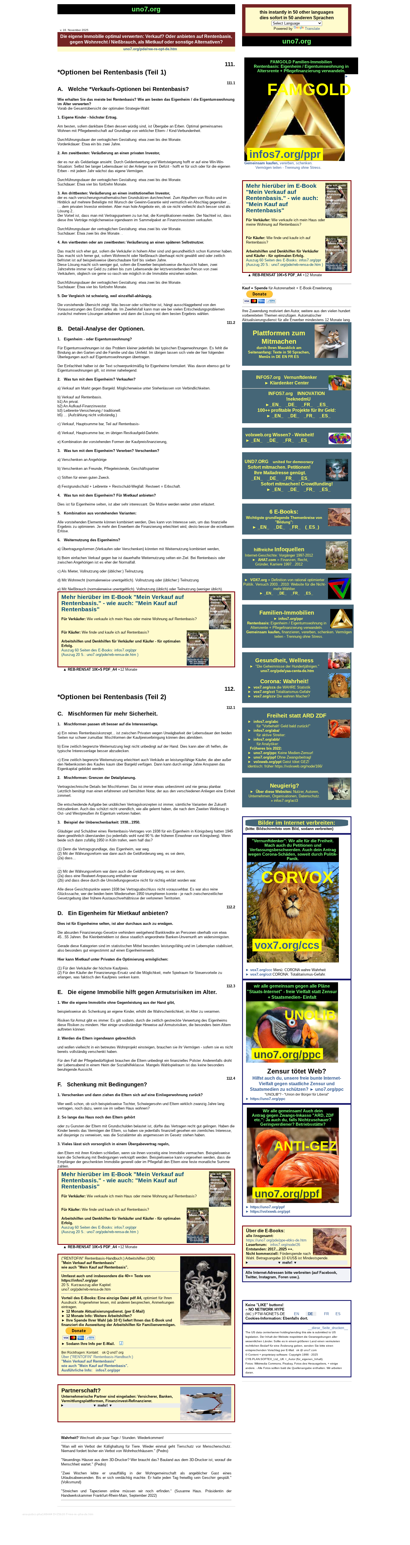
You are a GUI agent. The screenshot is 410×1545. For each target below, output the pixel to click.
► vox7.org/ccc (259, 970)
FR (324, 1314)
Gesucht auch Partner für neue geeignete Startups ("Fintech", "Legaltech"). (117, 1405)
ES (335, 1314)
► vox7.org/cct (258, 974)
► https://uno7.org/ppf (264, 1207)
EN (294, 1314)
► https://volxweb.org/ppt (267, 1211)
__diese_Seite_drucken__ (328, 1328)
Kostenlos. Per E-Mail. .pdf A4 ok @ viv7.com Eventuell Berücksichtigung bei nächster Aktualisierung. (294, 1262)
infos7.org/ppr (285, 154)
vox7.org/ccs (287, 945)
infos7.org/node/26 (284, 1245)
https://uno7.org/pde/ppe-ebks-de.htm (276, 1240)
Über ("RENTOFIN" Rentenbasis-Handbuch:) (97, 1363)
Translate (312, 29)
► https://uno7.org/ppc (265, 1099)
